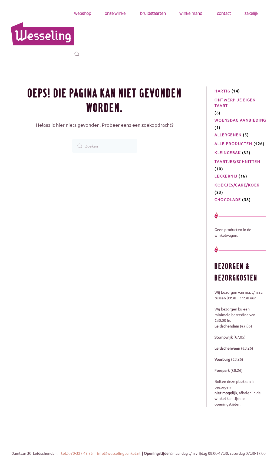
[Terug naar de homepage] (42, 34)
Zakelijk (251, 13)
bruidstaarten (153, 13)
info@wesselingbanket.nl (119, 453)
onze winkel (116, 13)
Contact (224, 13)
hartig (222, 90)
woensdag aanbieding (240, 120)
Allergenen (228, 134)
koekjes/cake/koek (237, 184)
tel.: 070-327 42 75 (77, 453)
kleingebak (228, 152)
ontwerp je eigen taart (235, 102)
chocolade (228, 199)
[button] (77, 54)
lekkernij (226, 175)
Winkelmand (190, 13)
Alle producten (233, 143)
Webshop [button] (82, 13)
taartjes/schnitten (237, 161)
